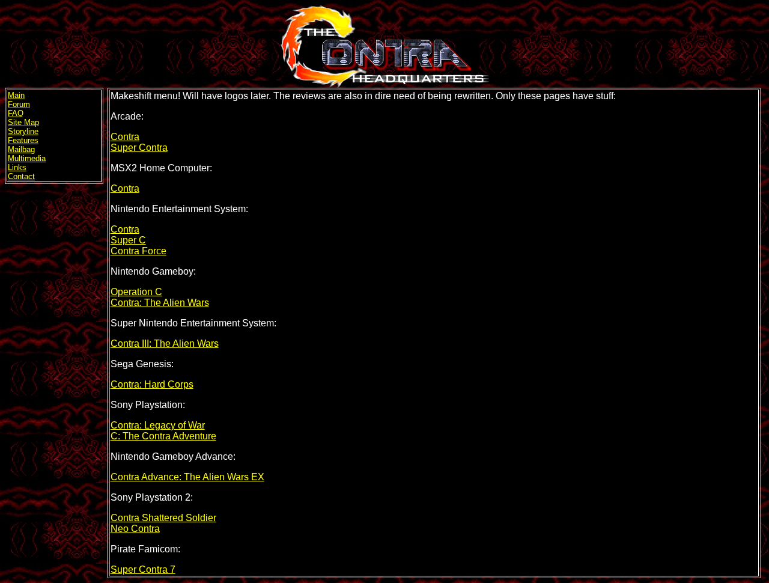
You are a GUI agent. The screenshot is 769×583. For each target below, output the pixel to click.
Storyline (23, 131)
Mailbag (21, 149)
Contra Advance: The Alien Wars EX (187, 477)
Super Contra (139, 147)
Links (17, 167)
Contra (125, 137)
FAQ (15, 113)
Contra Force (138, 251)
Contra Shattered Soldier (163, 518)
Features (23, 140)
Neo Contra (135, 528)
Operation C (136, 292)
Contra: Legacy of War (158, 425)
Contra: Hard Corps (152, 384)
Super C (128, 240)
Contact (21, 176)
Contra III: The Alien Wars (165, 343)
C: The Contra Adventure (163, 436)
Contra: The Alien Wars (160, 303)
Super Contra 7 (143, 569)
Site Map (23, 122)
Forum (19, 104)
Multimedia (27, 158)
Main (16, 95)
